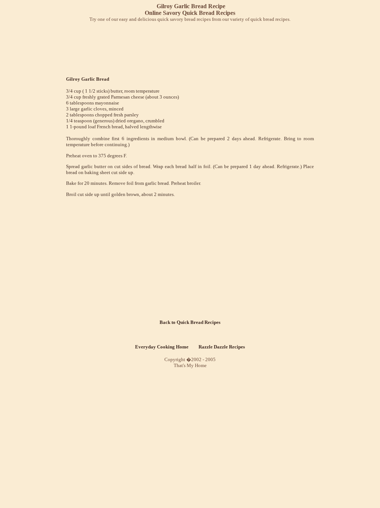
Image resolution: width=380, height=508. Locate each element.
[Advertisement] (191, 47)
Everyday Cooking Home (162, 347)
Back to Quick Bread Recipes (190, 322)
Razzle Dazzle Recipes (222, 347)
